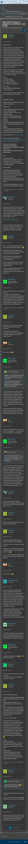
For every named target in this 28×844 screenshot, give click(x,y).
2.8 (19, 13)
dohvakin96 (15, 307)
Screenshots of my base (12, 219)
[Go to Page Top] (25, 841)
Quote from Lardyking (12, 371)
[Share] (24, 30)
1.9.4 (16, 15)
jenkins (20, 11)
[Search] (18, 2)
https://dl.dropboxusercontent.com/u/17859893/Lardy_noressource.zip (14, 140)
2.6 (14, 13)
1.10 (19, 15)
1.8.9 (12, 15)
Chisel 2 (8, 506)
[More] (24, 41)
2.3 (8, 13)
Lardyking (6, 28)
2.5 (11, 13)
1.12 (25, 15)
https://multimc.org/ (18, 135)
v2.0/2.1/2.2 (4, 13)
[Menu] (26, 2)
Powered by (14, 841)
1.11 (22, 15)
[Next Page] (17, 828)
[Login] (22, 2)
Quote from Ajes (11, 452)
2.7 (16, 13)
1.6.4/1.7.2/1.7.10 (5, 15)
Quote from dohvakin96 (13, 781)
